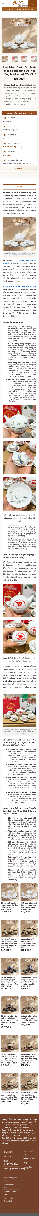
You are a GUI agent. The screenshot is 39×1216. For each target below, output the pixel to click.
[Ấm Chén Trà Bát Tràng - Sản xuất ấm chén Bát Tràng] (19, 3)
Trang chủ (9, 9)
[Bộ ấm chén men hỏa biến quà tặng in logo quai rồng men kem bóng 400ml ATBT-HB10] (10, 1043)
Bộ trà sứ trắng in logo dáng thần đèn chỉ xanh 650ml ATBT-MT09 (9, 906)
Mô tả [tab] (19, 187)
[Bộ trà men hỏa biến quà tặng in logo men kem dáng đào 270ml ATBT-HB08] (10, 1081)
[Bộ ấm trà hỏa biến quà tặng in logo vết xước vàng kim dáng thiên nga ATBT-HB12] (10, 1005)
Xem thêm (18, 168)
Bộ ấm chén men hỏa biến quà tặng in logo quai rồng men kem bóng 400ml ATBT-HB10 (9, 1058)
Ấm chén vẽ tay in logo (25, 9)
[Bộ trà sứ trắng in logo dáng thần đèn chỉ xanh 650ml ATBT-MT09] (10, 892)
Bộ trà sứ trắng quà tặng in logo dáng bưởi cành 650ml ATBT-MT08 (28, 906)
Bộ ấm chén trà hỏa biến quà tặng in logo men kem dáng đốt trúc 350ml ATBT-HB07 (28, 1097)
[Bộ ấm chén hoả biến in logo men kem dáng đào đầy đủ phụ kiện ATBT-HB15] (29, 928)
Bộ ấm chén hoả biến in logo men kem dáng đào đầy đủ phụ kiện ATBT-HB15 (28, 943)
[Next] (33, 34)
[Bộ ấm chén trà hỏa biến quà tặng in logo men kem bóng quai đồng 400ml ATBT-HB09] (29, 1043)
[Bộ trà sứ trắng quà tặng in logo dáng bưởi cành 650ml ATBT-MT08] (29, 892)
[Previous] (6, 34)
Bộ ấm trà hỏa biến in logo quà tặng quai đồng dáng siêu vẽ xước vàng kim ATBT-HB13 (29, 982)
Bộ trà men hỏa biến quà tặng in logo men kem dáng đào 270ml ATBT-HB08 (9, 1096)
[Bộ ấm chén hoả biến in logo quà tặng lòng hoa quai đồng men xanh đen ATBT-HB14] (10, 966)
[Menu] (3, 3)
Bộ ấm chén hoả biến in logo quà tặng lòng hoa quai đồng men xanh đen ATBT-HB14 (9, 982)
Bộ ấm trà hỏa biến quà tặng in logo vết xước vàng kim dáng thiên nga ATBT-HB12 (9, 1020)
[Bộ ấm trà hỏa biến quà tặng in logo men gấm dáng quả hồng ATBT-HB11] (29, 1005)
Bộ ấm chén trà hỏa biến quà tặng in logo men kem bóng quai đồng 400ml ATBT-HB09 (28, 1058)
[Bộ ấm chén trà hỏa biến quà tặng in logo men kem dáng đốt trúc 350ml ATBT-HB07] (29, 1081)
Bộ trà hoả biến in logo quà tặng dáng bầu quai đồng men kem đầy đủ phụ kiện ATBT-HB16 (10, 943)
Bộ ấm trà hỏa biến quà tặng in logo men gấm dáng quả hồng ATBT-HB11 (28, 1019)
